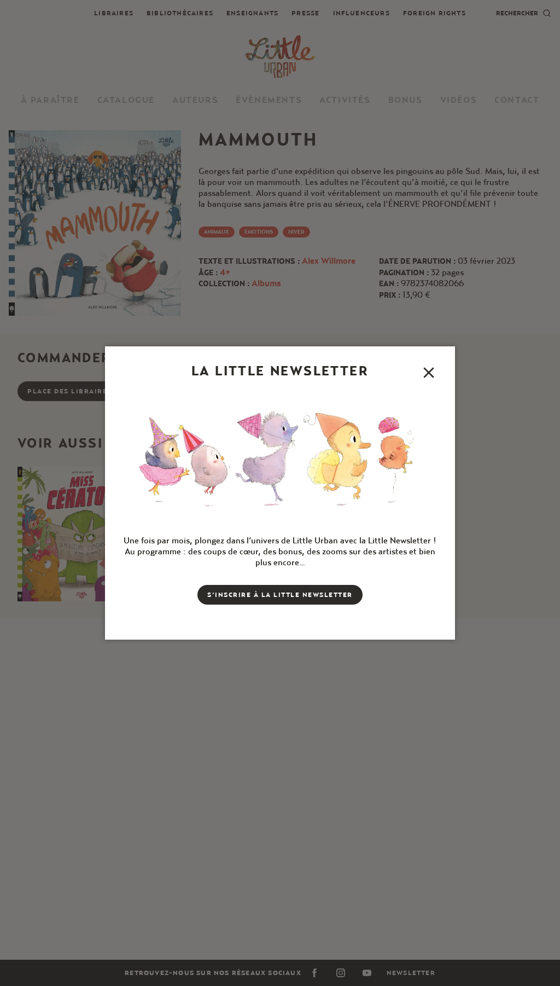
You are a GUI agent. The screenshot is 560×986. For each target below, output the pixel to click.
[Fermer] (428, 372)
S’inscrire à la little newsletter (280, 594)
